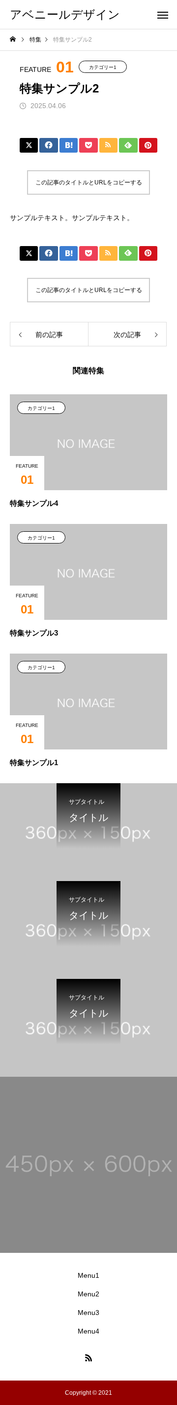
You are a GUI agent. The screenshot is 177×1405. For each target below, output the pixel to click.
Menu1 (88, 1275)
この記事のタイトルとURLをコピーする (88, 182)
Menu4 (88, 1331)
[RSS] (88, 1357)
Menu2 (88, 1294)
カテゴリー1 (103, 67)
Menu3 (88, 1312)
